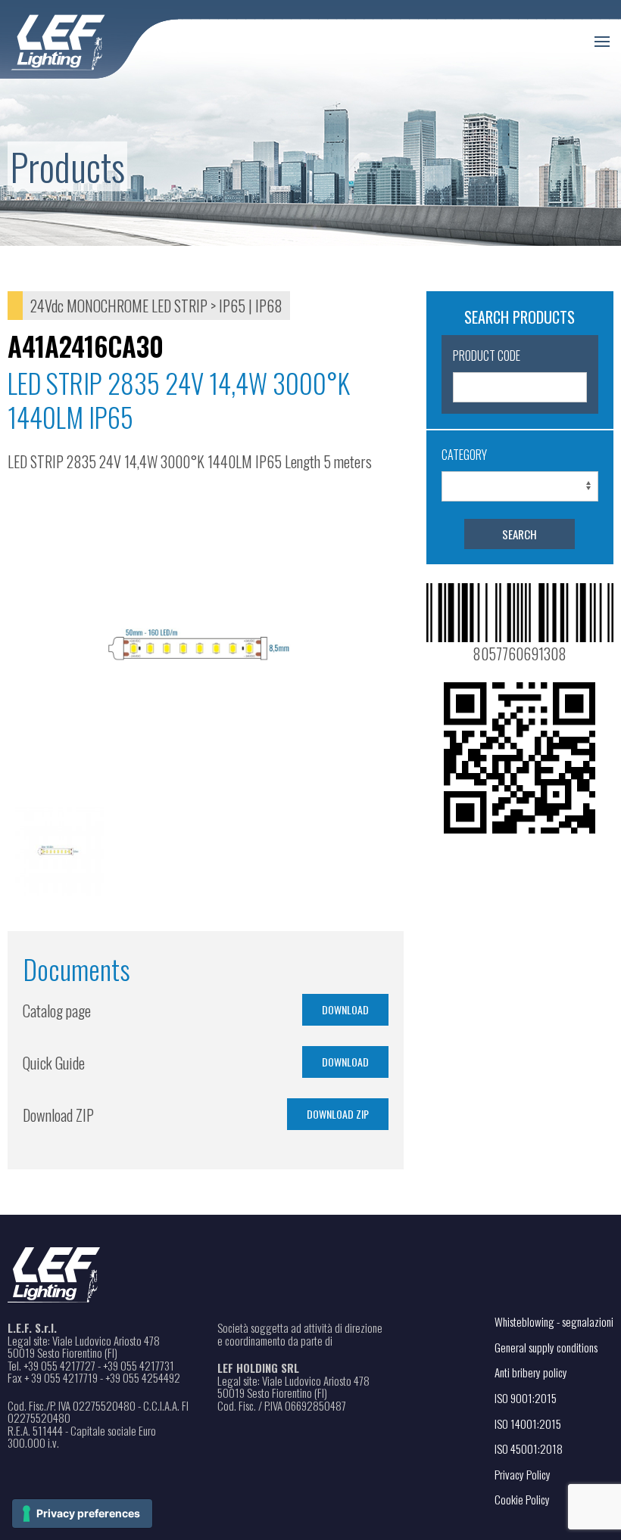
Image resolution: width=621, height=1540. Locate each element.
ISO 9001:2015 (526, 1397)
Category (464, 455)
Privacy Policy (523, 1474)
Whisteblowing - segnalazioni (554, 1321)
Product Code (486, 355)
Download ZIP (338, 1114)
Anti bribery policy (531, 1372)
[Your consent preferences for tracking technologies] (82, 1513)
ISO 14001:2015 (528, 1423)
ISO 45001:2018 (529, 1448)
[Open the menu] (602, 41)
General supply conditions (546, 1347)
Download (345, 1009)
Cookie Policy (522, 1499)
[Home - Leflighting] (89, 39)
